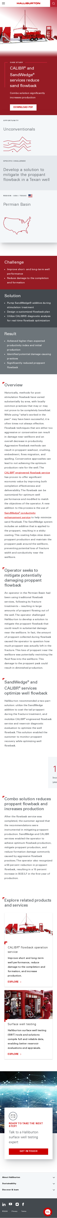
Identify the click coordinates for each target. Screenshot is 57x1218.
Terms (23, 1211)
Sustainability (9, 1184)
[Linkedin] (4, 1204)
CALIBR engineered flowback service (27, 473)
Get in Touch (28, 1151)
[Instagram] (17, 1204)
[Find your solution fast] (47, 1212)
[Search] (53, 3)
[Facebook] (24, 1204)
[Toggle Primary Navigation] (3, 3)
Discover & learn (10, 1190)
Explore (13, 982)
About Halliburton (11, 1177)
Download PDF (23, 107)
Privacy (15, 1211)
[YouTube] (10, 1204)
